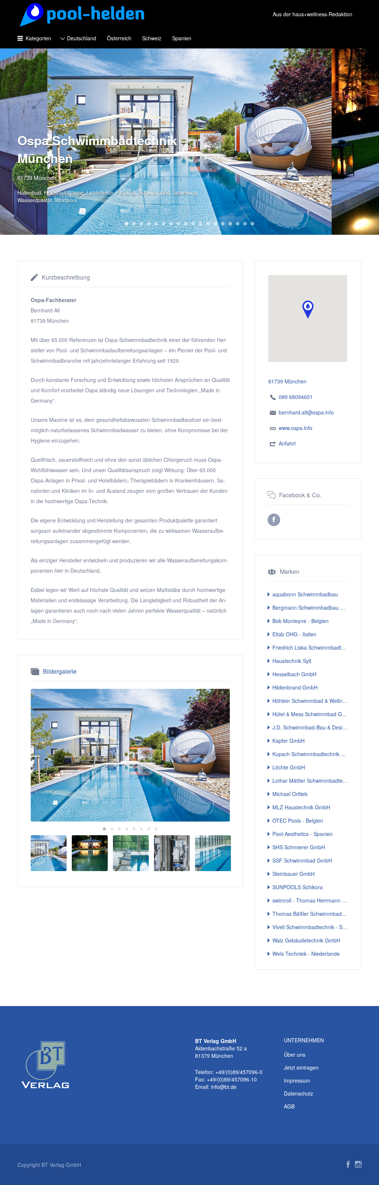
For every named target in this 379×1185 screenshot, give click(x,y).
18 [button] (252, 224)
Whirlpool (66, 200)
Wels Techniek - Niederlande (306, 953)
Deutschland (81, 38)
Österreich (119, 38)
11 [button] (200, 224)
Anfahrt (287, 443)
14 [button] (223, 224)
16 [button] (237, 224)
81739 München (36, 178)
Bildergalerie (60, 671)
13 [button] (215, 224)
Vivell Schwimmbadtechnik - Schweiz (310, 927)
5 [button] (156, 224)
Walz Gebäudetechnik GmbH (306, 940)
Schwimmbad (154, 192)
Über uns (294, 1054)
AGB (289, 1106)
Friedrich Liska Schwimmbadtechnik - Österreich (310, 647)
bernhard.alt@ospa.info (306, 412)
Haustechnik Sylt (291, 660)
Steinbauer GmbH (293, 873)
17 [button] (245, 224)
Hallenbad (29, 192)
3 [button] (141, 224)
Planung (125, 192)
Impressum (297, 1080)
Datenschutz (298, 1093)
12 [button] (208, 224)
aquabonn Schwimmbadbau (305, 594)
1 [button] (126, 224)
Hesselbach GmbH (294, 674)
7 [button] (171, 224)
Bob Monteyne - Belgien (300, 620)
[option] (130, 755)
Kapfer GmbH (288, 740)
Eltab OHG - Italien (294, 634)
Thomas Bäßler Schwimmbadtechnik (310, 913)
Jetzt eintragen (301, 1067)
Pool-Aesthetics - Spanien (302, 833)
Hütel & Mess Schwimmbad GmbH (310, 714)
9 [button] (186, 224)
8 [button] (178, 224)
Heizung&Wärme (64, 192)
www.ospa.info (295, 427)
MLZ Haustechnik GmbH (301, 807)
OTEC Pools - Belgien (297, 820)
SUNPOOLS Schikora (297, 887)
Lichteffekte (100, 192)
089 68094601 (296, 396)
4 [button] (149, 224)
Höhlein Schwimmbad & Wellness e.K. (310, 700)
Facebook (348, 1164)
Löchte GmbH (288, 767)
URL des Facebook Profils (274, 520)
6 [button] (163, 224)
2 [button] (134, 224)
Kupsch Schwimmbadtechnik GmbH (310, 754)
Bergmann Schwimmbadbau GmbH (310, 607)
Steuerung (185, 192)
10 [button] (193, 224)
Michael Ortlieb (290, 794)
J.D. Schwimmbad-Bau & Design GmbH (310, 727)
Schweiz (151, 38)
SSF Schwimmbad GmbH (302, 860)
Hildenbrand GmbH (295, 687)
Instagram (358, 1164)
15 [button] (230, 224)
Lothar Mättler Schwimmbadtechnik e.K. (310, 780)
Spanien (181, 38)
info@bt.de (224, 1086)
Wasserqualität (34, 200)
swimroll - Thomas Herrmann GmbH (310, 900)
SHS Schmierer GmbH (298, 847)
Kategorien (38, 38)
